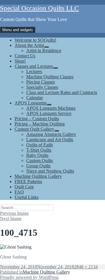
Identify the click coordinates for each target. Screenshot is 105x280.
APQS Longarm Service (48, 113)
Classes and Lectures (34, 66)
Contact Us (25, 55)
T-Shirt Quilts (38, 150)
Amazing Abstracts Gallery (51, 134)
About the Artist (29, 45)
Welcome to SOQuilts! (35, 40)
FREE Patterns (28, 181)
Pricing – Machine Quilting (40, 123)
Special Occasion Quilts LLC (39, 8)
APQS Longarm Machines (51, 108)
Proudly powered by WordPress (29, 277)
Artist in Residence (43, 50)
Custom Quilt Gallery (34, 129)
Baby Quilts (37, 155)
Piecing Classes (40, 81)
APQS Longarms (31, 102)
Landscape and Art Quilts (49, 139)
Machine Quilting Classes (50, 76)
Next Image (11, 218)
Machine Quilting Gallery (38, 176)
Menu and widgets (17, 30)
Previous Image (14, 213)
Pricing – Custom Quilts (37, 118)
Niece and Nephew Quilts (50, 171)
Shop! (20, 61)
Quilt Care (24, 186)
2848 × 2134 (86, 266)
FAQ (19, 191)
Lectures (34, 71)
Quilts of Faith (39, 144)
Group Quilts (38, 165)
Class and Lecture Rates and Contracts (61, 92)
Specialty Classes (42, 87)
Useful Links (26, 197)
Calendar (34, 97)
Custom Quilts (39, 160)
